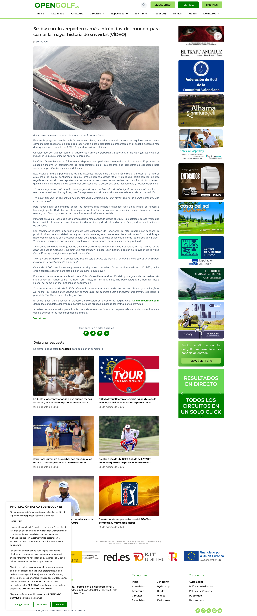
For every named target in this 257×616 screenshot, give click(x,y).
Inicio (40, 13)
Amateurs (77, 13)
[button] (144, 5)
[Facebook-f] (197, 610)
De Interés (209, 13)
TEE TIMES (188, 4)
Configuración (21, 604)
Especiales (117, 13)
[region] (38, 556)
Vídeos (192, 13)
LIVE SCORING (163, 4)
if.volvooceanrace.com (145, 300)
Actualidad (57, 13)
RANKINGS (212, 4)
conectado (65, 348)
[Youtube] (219, 610)
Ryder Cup (160, 13)
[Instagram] (203, 610)
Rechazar (42, 604)
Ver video (39, 318)
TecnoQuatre (80, 610)
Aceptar (59, 604)
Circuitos (95, 13)
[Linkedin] (214, 610)
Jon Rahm (141, 13)
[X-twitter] (208, 610)
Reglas (177, 13)
